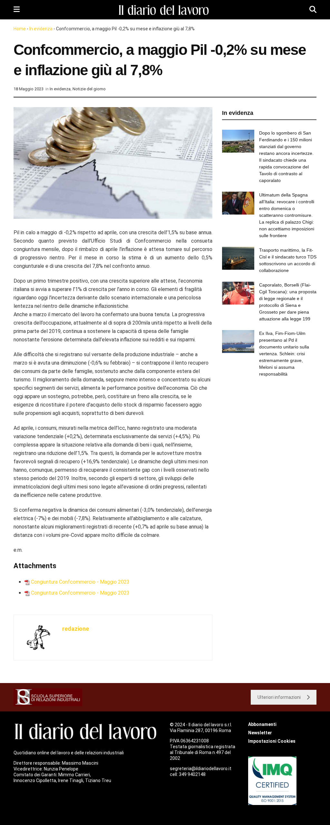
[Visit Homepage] (164, 10)
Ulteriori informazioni (279, 697)
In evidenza (41, 28)
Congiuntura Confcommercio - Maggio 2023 (80, 582)
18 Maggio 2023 (29, 88)
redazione (75, 628)
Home (20, 28)
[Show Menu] (17, 9)
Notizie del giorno (89, 88)
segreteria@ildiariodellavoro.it (200, 768)
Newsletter (260, 732)
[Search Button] (312, 9)
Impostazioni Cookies (272, 741)
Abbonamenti (262, 724)
